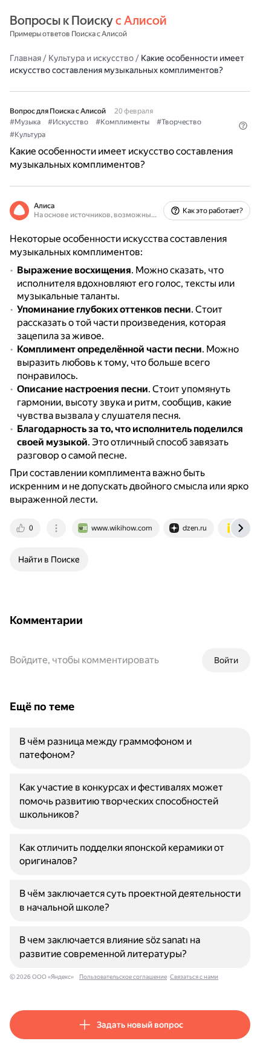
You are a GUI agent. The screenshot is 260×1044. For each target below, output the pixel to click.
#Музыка (25, 122)
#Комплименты (122, 122)
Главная (25, 58)
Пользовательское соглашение (123, 976)
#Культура (27, 134)
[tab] (26, 528)
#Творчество (179, 122)
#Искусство (68, 122)
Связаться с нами (194, 976)
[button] (243, 125)
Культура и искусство (91, 58)
